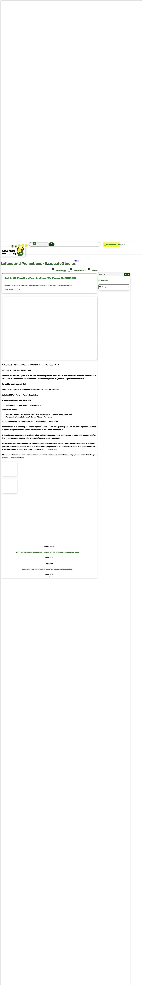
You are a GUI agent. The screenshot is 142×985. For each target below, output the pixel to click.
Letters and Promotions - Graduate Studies (26, 285)
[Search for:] (111, 274)
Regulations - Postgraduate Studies (60, 285)
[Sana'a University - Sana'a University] (13, 256)
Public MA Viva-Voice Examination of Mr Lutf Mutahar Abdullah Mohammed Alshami (47, 552)
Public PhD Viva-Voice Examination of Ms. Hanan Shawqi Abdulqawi (47, 569)
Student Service (112, 244)
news (44, 285)
